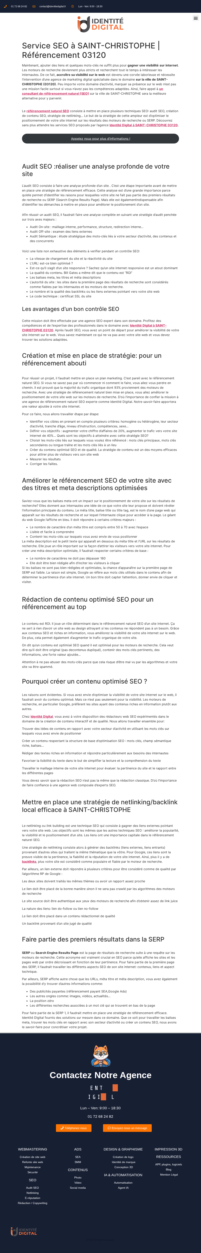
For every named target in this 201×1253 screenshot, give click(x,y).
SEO (32, 1180)
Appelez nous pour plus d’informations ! (100, 139)
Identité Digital (42, 716)
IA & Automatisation (123, 1175)
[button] (196, 18)
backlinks (29, 861)
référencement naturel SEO (47, 111)
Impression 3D (168, 1149)
